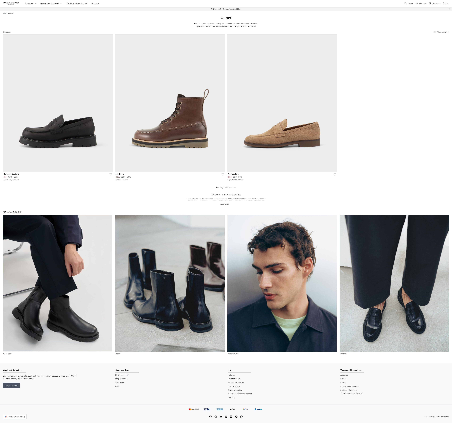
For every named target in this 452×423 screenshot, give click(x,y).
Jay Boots (120, 174)
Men (239, 9)
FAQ (117, 386)
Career (343, 378)
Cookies (231, 397)
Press (342, 382)
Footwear (7, 353)
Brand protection (235, 390)
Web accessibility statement (240, 393)
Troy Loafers (233, 174)
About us (344, 375)
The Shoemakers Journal (351, 393)
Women (233, 9)
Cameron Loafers (11, 174)
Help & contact (121, 378)
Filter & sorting (443, 32)
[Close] (449, 9)
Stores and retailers (348, 390)
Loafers (343, 353)
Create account (11, 385)
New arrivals (233, 353)
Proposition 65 (234, 378)
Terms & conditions (236, 382)
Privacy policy (234, 386)
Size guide (120, 382)
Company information (349, 386)
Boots (118, 353)
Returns (231, 375)
